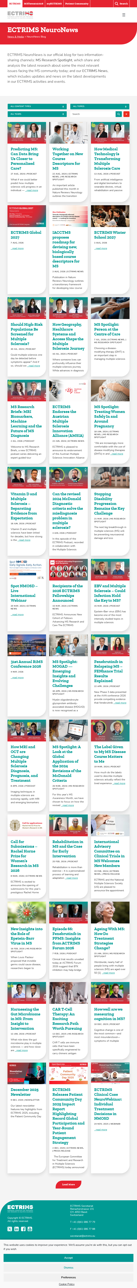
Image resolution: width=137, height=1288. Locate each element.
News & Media (15, 36)
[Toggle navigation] (124, 15)
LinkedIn (16, 1229)
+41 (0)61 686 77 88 (83, 1229)
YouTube (30, 1229)
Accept (68, 1258)
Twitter (10, 1229)
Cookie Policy (67, 1284)
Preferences (68, 1277)
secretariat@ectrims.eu (82, 1236)
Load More (68, 1184)
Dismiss (68, 1267)
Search (119, 114)
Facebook (23, 1229)
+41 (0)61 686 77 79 (83, 1222)
